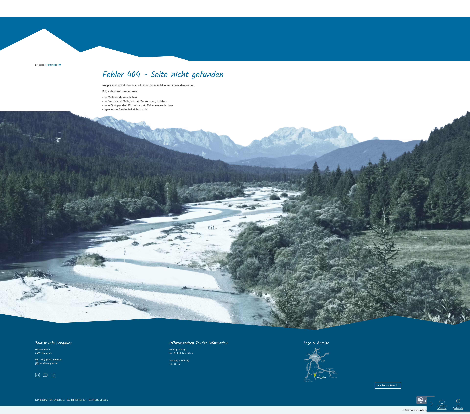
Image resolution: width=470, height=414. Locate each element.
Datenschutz (57, 400)
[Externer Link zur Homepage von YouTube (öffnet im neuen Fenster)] (45, 375)
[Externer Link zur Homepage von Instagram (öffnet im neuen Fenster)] (37, 375)
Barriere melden (98, 400)
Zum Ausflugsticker (458, 407)
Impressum (41, 400)
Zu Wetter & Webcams (442, 407)
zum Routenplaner (385, 385)
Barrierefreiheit (76, 400)
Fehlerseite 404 (54, 65)
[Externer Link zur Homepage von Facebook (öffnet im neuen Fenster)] (53, 375)
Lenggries (39, 65)
